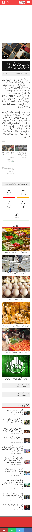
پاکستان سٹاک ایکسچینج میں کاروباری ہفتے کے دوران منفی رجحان (16, 378)
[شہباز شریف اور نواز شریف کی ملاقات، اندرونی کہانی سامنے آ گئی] (27, 413)
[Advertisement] (16, 23)
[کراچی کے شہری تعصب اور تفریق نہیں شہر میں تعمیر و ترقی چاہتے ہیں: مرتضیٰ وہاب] (27, 422)
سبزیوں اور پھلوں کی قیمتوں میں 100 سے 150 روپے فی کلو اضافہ (16, 252)
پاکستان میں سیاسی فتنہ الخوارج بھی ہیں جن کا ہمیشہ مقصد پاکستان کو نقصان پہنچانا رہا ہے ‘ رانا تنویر (13, 495)
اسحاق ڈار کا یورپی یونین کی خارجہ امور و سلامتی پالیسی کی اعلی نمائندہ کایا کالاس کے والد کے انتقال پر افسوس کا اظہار (12, 449)
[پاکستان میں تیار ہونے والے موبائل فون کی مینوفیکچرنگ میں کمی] (21, 148)
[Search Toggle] (8, 2)
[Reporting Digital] (22, 2)
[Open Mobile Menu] (29, 2)
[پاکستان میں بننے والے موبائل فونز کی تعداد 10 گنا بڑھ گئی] (8, 164)
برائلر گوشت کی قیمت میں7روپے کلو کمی (16, 299)
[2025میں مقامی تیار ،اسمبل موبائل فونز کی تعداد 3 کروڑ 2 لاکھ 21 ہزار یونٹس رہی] (8, 148)
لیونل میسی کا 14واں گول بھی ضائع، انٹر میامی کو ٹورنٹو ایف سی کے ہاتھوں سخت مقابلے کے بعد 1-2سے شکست (13, 460)
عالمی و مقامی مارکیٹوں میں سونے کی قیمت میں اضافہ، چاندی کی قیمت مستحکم (16, 325)
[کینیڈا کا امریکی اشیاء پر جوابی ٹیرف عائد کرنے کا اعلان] (27, 507)
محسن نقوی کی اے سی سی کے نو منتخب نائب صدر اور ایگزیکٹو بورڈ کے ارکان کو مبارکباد (13, 471)
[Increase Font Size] (6, 73)
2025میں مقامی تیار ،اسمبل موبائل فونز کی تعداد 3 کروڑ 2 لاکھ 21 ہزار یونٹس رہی (8, 154)
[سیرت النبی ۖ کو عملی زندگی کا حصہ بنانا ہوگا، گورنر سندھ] (27, 440)
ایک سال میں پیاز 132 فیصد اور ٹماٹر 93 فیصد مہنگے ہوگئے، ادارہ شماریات (16, 352)
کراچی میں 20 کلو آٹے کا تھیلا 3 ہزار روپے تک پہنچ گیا (16, 273)
